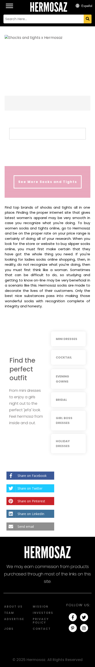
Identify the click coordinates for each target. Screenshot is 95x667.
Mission (40, 606)
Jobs (9, 629)
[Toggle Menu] (9, 3)
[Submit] (88, 19)
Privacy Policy (41, 620)
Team (9, 613)
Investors (43, 613)
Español (86, 6)
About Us (13, 606)
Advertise (14, 619)
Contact (42, 629)
